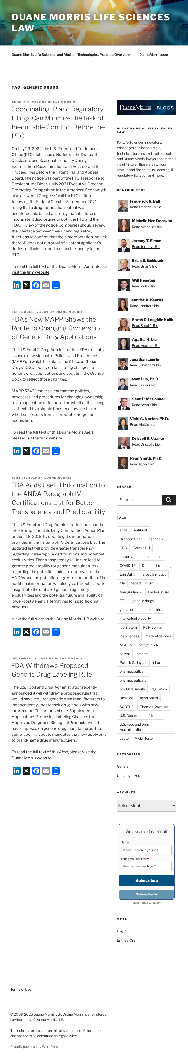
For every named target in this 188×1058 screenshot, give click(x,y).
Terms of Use (20, 989)
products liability (132, 689)
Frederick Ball (158, 592)
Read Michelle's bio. (147, 227)
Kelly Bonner (153, 627)
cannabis (156, 539)
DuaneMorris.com (153, 54)
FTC (123, 601)
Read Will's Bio (143, 286)
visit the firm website (30, 272)
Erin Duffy (127, 574)
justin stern (128, 627)
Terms (144, 902)
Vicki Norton (144, 738)
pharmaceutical (132, 671)
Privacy (156, 902)
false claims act (153, 574)
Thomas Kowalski (154, 707)
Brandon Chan (131, 539)
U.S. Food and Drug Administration (134, 727)
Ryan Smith (149, 698)
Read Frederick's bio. (146, 207)
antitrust (140, 530)
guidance (127, 609)
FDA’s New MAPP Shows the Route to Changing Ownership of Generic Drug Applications (55, 328)
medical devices (158, 636)
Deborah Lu (151, 565)
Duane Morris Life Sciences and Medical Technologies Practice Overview (71, 54)
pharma (159, 662)
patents (142, 654)
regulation (159, 689)
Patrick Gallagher (133, 662)
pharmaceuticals (133, 680)
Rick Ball (126, 698)
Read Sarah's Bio (145, 325)
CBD (123, 548)
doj (168, 565)
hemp (145, 609)
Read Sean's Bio (144, 405)
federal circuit (142, 583)
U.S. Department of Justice (140, 715)
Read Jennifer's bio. (145, 306)
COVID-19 (128, 565)
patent (125, 654)
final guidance (131, 592)
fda (122, 583)
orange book (148, 645)
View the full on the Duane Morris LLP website (58, 619)
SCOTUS (127, 707)
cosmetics (153, 557)
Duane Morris (62, 102)
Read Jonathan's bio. (146, 365)
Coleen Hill (141, 548)
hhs (159, 609)
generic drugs (143, 601)
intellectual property (135, 618)
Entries (126, 940)
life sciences (129, 636)
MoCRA (126, 645)
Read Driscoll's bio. (146, 444)
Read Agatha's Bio (146, 345)
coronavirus (129, 557)
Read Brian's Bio (144, 266)
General (123, 766)
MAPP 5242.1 (24, 391)
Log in (121, 931)
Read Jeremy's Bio (146, 247)
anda (124, 530)
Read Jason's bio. (143, 385)
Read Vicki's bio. (142, 424)
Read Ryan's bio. (142, 464)
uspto (124, 738)
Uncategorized (128, 776)
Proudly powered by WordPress (34, 1047)
